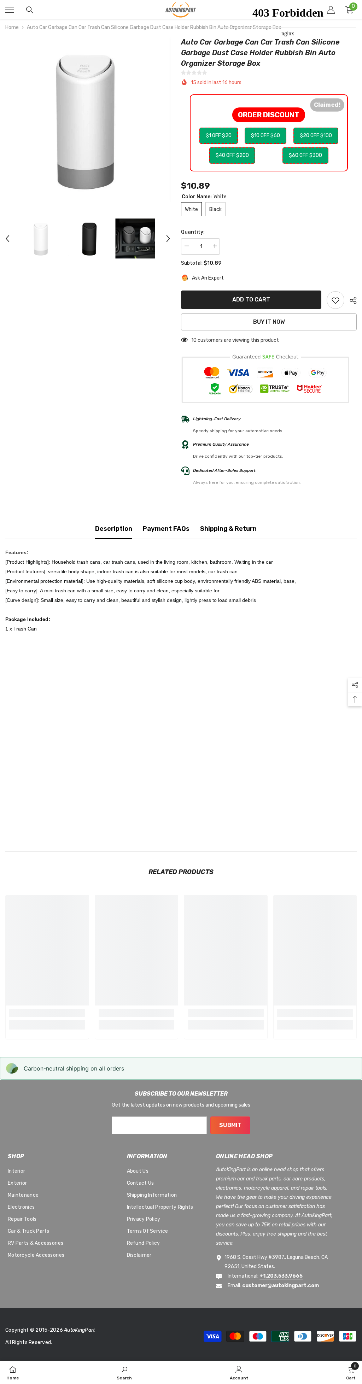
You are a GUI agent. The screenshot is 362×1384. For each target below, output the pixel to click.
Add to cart (251, 299)
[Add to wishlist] (335, 300)
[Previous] (7, 238)
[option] (87, 119)
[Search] (29, 10)
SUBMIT (230, 1125)
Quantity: (193, 232)
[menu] (9, 10)
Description (113, 529)
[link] (47, 1013)
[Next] (168, 238)
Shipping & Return (228, 529)
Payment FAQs (166, 529)
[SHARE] (350, 300)
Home (12, 27)
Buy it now (269, 321)
